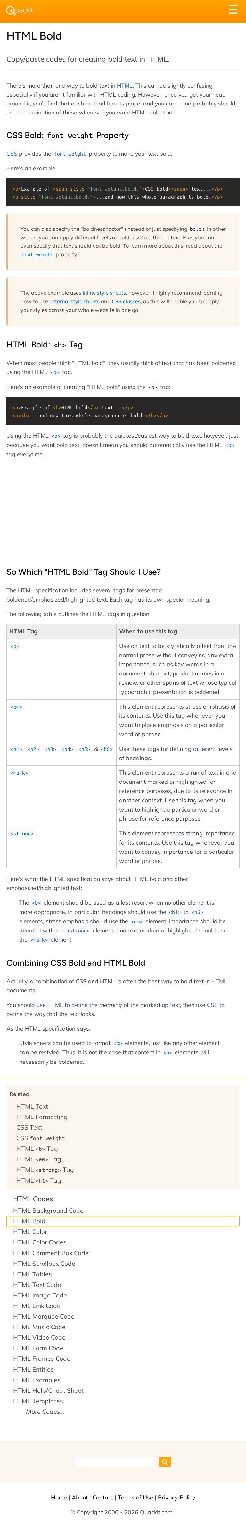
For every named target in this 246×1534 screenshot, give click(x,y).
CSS (11, 153)
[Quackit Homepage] (20, 11)
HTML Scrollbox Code (44, 1263)
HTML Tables (32, 1274)
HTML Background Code (48, 1210)
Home (59, 1497)
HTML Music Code (39, 1327)
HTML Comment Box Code (51, 1253)
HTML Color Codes (40, 1242)
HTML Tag (37, 1148)
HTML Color (30, 1231)
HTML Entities (33, 1369)
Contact (103, 1497)
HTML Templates (38, 1401)
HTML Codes (33, 1199)
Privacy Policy (176, 1497)
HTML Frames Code (41, 1358)
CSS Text (29, 1127)
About (80, 1497)
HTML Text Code (37, 1285)
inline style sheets (104, 292)
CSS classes (126, 301)
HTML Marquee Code (44, 1316)
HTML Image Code (40, 1295)
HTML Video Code (39, 1337)
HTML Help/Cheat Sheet (48, 1390)
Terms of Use (135, 1497)
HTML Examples (37, 1380)
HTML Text (32, 1106)
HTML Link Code (37, 1306)
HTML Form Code (38, 1348)
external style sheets (74, 301)
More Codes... (45, 1411)
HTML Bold (29, 1221)
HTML (125, 85)
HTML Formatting (42, 1117)
